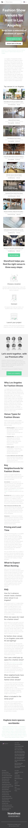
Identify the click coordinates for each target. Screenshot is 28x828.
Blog (15, 780)
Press (15, 787)
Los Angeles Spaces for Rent (6, 777)
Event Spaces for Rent (5, 794)
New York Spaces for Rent (6, 773)
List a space (17, 770)
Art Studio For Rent (5, 803)
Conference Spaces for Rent (6, 796)
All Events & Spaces (5, 772)
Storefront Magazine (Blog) (19, 746)
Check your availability (14, 373)
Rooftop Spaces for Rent (6, 801)
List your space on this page (14, 43)
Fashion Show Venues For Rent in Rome (14, 737)
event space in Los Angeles (15, 662)
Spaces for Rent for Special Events (7, 806)
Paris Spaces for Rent (5, 780)
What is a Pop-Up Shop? (19, 749)
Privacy (16, 790)
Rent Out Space (17, 776)
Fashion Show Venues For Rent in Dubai (11, 728)
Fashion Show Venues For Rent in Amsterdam (14, 726)
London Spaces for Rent (6, 782)
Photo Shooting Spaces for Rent (7, 798)
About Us (16, 783)
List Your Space (17, 775)
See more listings (14, 255)
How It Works (17, 742)
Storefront (4, 50)
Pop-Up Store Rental (5, 789)
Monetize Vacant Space (18, 778)
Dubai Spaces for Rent (5, 787)
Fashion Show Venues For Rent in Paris (16, 735)
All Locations (4, 770)
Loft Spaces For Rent (5, 799)
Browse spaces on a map (14, 39)
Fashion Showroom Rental (14, 50)
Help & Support (17, 785)
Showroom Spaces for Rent (6, 791)
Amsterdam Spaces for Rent (6, 784)
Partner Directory (17, 744)
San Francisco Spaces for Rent (7, 775)
